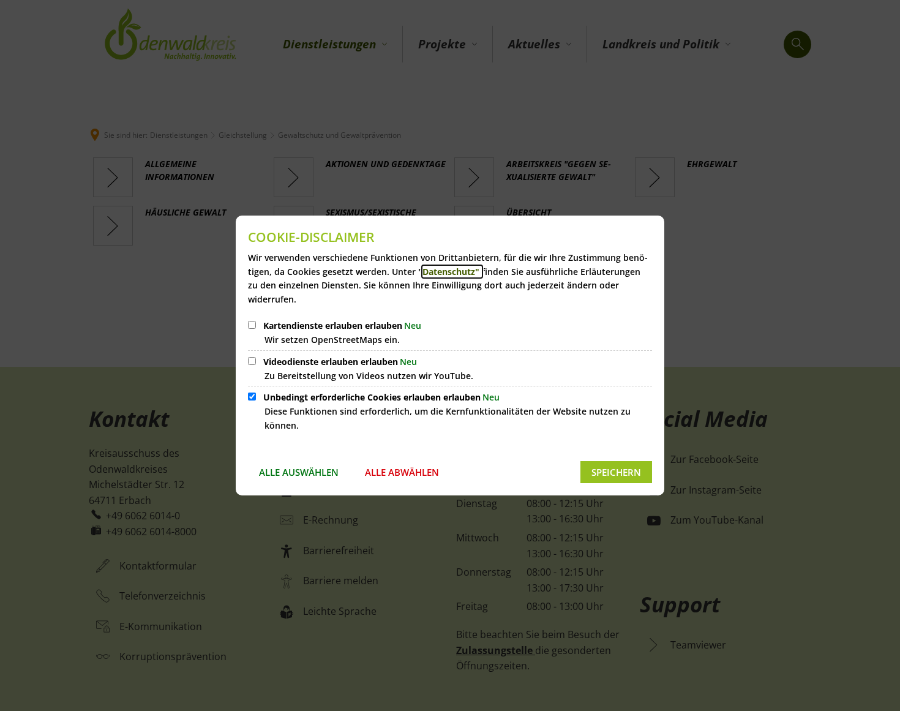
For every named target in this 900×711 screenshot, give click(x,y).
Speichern (616, 472)
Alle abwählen (402, 472)
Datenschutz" (452, 271)
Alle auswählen (299, 472)
